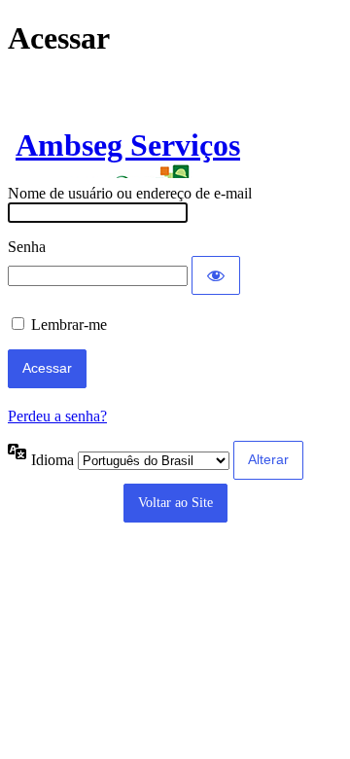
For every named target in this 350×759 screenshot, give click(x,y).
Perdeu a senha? (57, 416)
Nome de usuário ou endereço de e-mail (130, 193)
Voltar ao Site (175, 502)
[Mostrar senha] (216, 275)
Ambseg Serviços (128, 145)
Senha (27, 246)
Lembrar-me (69, 324)
